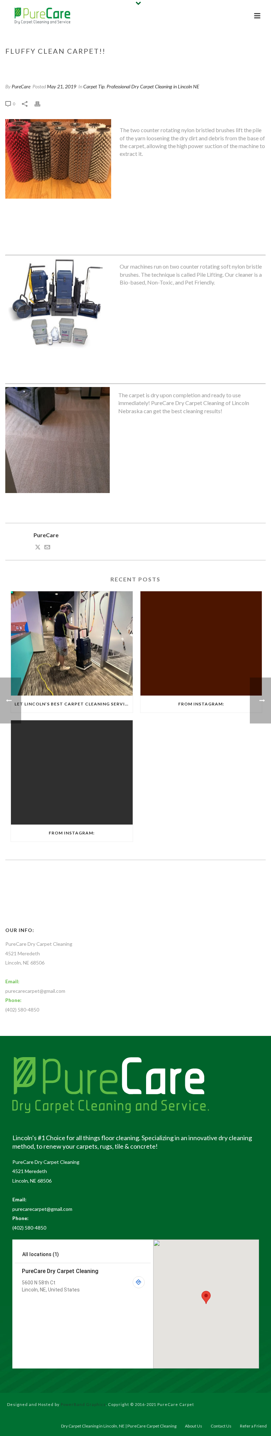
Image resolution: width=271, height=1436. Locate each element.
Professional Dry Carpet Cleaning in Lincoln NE (153, 86)
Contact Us (221, 1426)
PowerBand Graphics (83, 1404)
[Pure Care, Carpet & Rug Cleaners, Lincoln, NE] (57, 901)
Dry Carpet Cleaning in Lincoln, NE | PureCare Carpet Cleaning (118, 1426)
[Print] (41, 103)
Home (169, 66)
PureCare (21, 86)
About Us (193, 1426)
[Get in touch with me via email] (47, 547)
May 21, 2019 (61, 86)
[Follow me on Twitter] (38, 547)
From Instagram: (201, 704)
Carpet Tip (192, 66)
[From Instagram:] (201, 643)
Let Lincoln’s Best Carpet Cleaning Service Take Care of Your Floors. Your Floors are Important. (73, 704)
